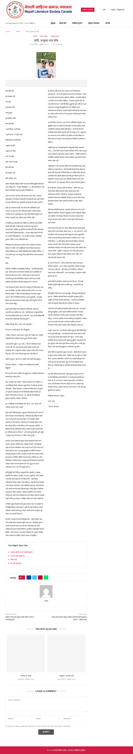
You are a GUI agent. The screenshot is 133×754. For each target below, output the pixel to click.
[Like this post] (23, 577)
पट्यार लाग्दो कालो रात (18, 556)
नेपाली (18, 31)
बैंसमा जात (14, 559)
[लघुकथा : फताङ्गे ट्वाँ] (66, 653)
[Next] (100, 10)
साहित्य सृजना (77, 23)
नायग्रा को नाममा (26, 676)
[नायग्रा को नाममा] (26, 653)
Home (7, 31)
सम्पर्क (107, 23)
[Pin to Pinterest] (40, 577)
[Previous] (96, 10)
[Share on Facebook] (28, 577)
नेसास (46, 601)
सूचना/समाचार (93, 23)
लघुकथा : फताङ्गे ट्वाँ (66, 676)
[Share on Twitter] (34, 577)
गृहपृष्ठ (53, 23)
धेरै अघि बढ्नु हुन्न (16, 563)
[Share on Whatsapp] (46, 577)
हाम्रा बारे (62, 23)
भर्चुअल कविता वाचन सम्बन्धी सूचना (22, 552)
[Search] (126, 23)
